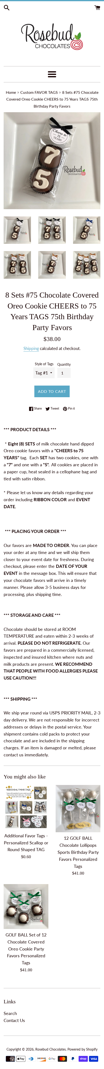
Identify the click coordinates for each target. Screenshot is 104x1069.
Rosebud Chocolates (50, 1049)
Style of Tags (44, 364)
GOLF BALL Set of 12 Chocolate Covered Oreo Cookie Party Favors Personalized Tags (26, 948)
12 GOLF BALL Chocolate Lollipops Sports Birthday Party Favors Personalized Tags (78, 852)
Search (10, 1013)
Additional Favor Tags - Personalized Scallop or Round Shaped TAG (26, 842)
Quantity (64, 364)
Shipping (31, 348)
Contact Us (14, 1020)
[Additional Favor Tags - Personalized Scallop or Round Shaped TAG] (26, 807)
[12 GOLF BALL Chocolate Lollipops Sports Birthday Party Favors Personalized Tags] (78, 808)
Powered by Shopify (82, 1049)
